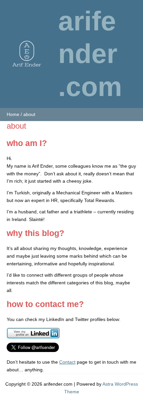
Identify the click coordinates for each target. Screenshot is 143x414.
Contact (67, 362)
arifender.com (90, 54)
